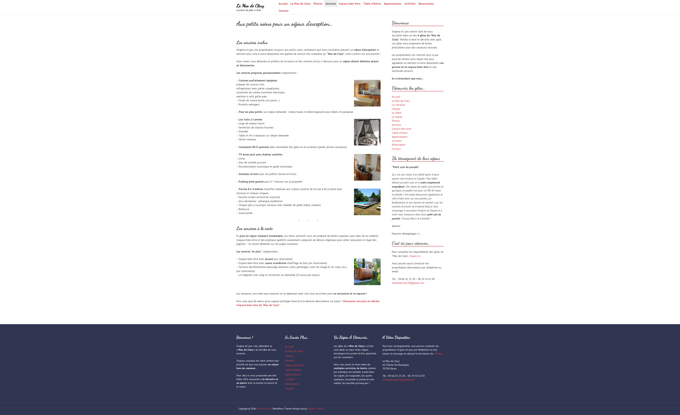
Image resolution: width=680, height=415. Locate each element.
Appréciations (393, 3)
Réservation (426, 3)
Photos (318, 3)
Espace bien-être (350, 3)
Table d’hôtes (372, 3)
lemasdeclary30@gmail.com (408, 283)
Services (330, 3)
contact (438, 353)
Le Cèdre (396, 112)
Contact (283, 10)
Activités (410, 3)
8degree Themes (315, 408)
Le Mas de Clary (250, 5)
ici (418, 233)
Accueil (283, 3)
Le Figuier (397, 117)
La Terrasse (398, 104)
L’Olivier (396, 109)
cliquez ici (414, 256)
